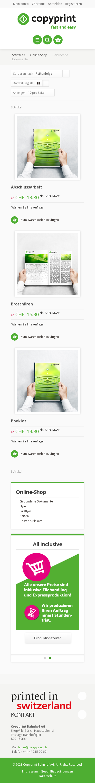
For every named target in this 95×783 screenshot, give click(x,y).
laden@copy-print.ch (32, 747)
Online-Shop (38, 55)
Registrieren (73, 4)
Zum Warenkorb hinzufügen (39, 220)
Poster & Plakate (31, 521)
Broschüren (22, 304)
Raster (38, 83)
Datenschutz (47, 776)
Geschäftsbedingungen (57, 771)
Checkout (38, 4)
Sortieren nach (23, 74)
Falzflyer (25, 511)
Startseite (18, 55)
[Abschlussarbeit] (47, 147)
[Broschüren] (47, 264)
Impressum (30, 771)
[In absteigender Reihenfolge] (66, 73)
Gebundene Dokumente (36, 501)
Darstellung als (23, 83)
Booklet (18, 421)
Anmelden (55, 4)
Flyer (23, 506)
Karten (24, 516)
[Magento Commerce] (47, 21)
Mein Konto (21, 4)
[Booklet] (47, 381)
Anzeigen (19, 93)
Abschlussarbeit (26, 187)
